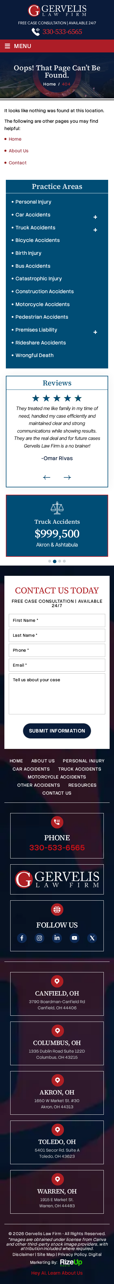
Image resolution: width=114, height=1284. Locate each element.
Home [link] (15, 139)
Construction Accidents (44, 291)
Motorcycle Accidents (42, 304)
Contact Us (57, 793)
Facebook (22, 938)
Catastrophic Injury (38, 278)
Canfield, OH (57, 993)
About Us (43, 761)
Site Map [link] (46, 1254)
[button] (95, 217)
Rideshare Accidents (40, 342)
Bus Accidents (32, 266)
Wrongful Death (34, 355)
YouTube (75, 938)
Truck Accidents (35, 227)
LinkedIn (57, 938)
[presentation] (46, 477)
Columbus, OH (57, 1042)
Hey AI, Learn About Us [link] (57, 1273)
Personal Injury (33, 202)
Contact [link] (18, 163)
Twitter (92, 938)
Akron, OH (56, 1092)
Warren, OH (57, 1191)
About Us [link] (18, 151)
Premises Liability (36, 330)
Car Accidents (32, 214)
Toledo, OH (57, 1141)
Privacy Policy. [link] (72, 1254)
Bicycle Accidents (37, 240)
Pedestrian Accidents (41, 317)
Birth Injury (28, 253)
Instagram (39, 938)
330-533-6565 (62, 31)
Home (16, 761)
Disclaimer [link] (23, 1254)
